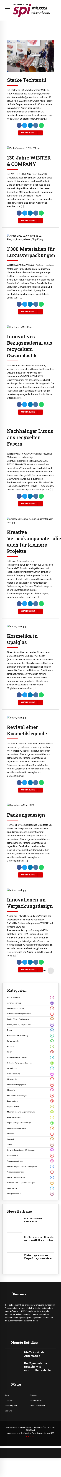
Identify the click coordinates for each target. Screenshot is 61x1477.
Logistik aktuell (30, 1106)
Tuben (30, 1145)
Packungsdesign (26, 815)
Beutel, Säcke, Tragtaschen (30, 1019)
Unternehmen (30, 1155)
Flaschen (30, 1046)
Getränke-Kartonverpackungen (30, 1063)
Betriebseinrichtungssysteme (29, 1014)
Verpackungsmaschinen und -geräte (30, 1166)
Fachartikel (9, 1400)
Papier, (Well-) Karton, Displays (30, 1123)
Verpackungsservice (29, 1172)
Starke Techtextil (26, 80)
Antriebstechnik (30, 997)
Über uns (8, 1411)
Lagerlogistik (30, 1101)
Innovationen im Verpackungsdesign (30, 902)
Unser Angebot (11, 1406)
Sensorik (30, 1139)
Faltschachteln (30, 1041)
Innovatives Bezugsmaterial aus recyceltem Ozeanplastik (29, 346)
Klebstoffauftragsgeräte (30, 1085)
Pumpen (29, 1134)
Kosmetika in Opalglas (22, 639)
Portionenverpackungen (30, 1128)
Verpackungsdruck (30, 1161)
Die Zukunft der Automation (33, 1220)
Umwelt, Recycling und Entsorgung (30, 1150)
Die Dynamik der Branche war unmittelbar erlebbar (39, 1239)
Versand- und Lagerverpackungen (30, 1183)
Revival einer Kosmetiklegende (27, 730)
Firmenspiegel (36, 1400)
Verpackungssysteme (30, 1177)
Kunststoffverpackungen (30, 1095)
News (7, 1395)
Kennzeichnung (30, 1074)
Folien (30, 1052)
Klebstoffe (30, 1090)
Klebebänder (29, 1079)
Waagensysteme (30, 1194)
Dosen (30, 1030)
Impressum (30, 1436)
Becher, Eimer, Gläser (30, 1008)
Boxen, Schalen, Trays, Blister (30, 1025)
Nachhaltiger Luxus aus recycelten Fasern (30, 437)
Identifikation (30, 1068)
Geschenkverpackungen (30, 1057)
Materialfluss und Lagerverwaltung (30, 1112)
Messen (33, 1395)
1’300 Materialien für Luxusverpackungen (31, 252)
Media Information (37, 1406)
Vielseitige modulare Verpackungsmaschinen (38, 1257)
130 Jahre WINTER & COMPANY (29, 160)
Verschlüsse (30, 1188)
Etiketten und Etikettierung (30, 1035)
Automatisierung (30, 1003)
